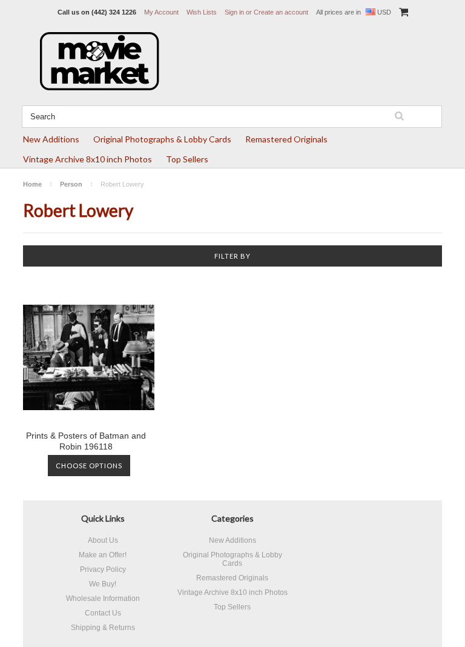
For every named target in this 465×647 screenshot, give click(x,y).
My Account (161, 12)
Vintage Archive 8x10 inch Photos (87, 159)
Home (32, 184)
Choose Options (89, 465)
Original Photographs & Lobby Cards (162, 139)
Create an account (281, 12)
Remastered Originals (286, 139)
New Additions (51, 139)
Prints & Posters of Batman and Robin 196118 (86, 441)
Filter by (232, 256)
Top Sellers (187, 159)
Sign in (234, 12)
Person (71, 184)
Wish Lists (201, 12)
